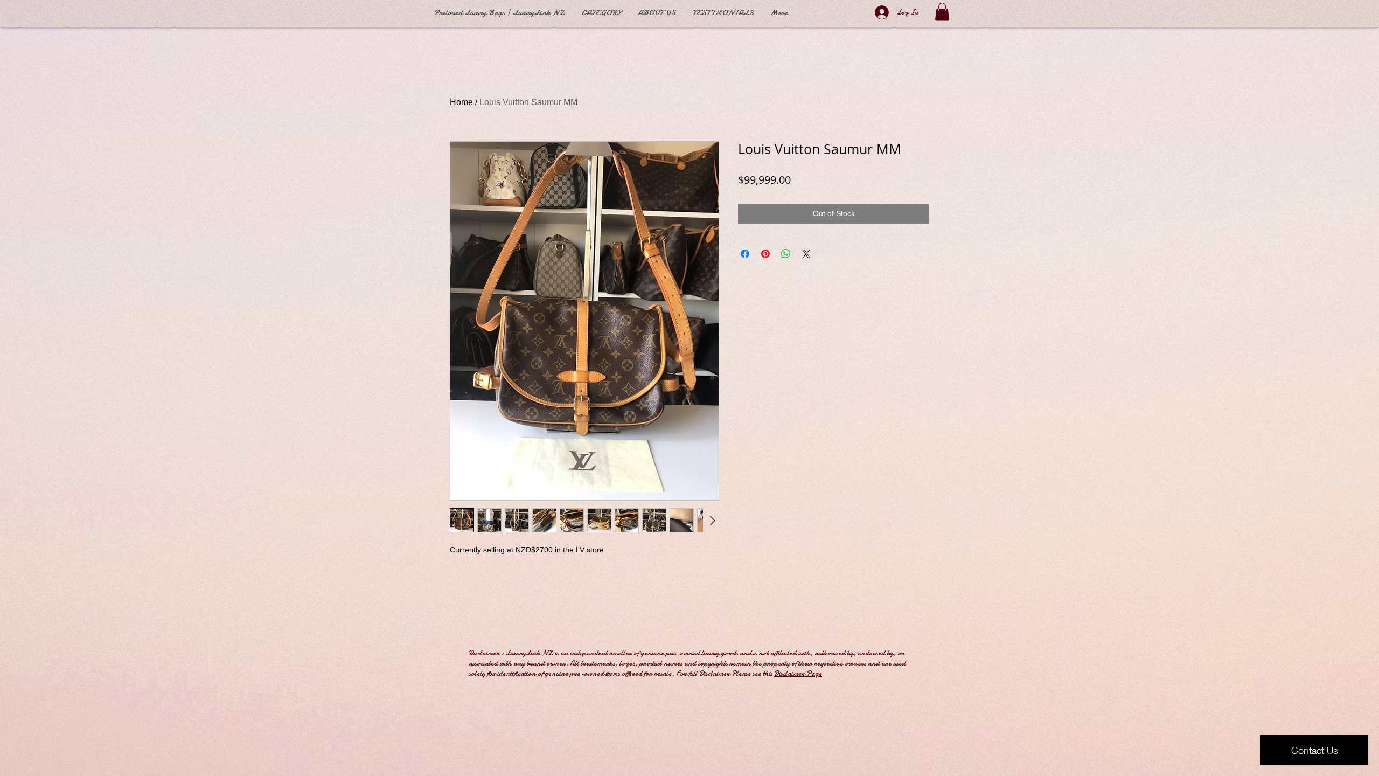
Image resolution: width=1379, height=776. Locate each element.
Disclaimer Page (798, 673)
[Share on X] (806, 253)
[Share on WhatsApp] (785, 253)
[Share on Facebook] (745, 253)
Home (461, 102)
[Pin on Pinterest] (765, 253)
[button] (942, 11)
